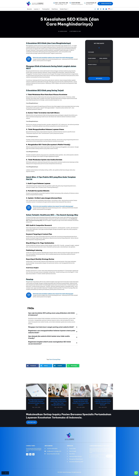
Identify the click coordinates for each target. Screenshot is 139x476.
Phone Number (92, 58)
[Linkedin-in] (30, 454)
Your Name (91, 52)
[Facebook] (103, 9)
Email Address (103, 58)
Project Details (92, 64)
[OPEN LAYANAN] (39, 9)
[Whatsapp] (95, 9)
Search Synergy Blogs (54, 359)
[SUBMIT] (109, 456)
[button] (32, 365)
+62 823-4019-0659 (75, 2)
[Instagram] (100, 9)
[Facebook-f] (27, 454)
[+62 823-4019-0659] (70, 3)
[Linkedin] (98, 9)
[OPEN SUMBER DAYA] (67, 9)
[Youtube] (106, 9)
